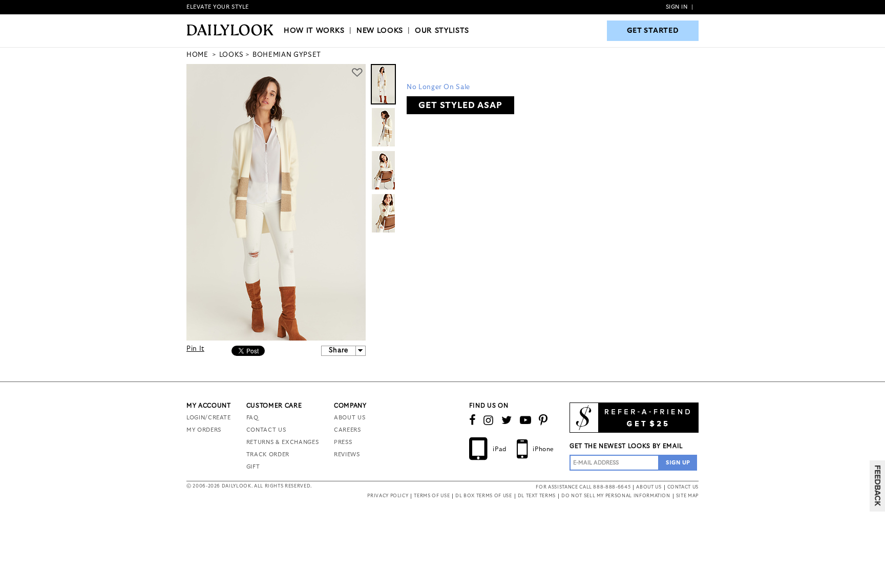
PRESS (343, 442)
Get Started (653, 30)
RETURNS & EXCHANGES (282, 442)
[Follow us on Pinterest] (543, 420)
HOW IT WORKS (314, 30)
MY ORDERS (203, 430)
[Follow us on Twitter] (506, 420)
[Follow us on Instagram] (488, 420)
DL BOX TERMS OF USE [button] (483, 496)
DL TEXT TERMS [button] (537, 496)
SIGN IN (677, 7)
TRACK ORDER (267, 454)
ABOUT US (349, 417)
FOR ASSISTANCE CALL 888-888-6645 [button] (583, 487)
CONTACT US (266, 430)
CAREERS (347, 430)
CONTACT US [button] (683, 487)
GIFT (253, 467)
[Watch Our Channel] (526, 420)
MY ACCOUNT (208, 405)
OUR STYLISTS (442, 30)
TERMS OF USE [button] (432, 496)
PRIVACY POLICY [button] (387, 496)
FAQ (252, 417)
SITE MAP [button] (687, 496)
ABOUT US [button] (648, 487)
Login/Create (208, 417)
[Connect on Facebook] (472, 420)
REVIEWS (347, 454)
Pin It (195, 349)
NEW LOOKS (379, 30)
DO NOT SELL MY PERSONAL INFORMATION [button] (615, 496)
